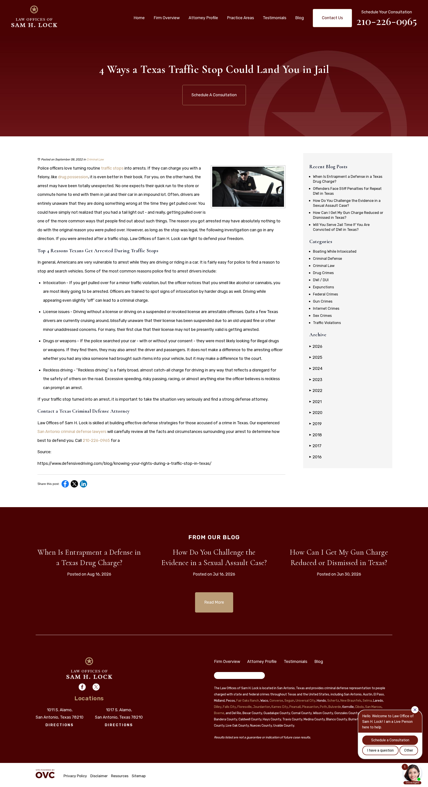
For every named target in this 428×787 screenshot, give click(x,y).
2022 (315, 390)
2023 (315, 379)
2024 (316, 368)
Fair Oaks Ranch (247, 701)
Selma (367, 701)
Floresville (244, 707)
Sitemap (139, 776)
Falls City (229, 707)
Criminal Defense (327, 258)
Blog (299, 17)
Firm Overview (167, 17)
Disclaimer (99, 776)
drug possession (73, 176)
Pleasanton (310, 707)
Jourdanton (261, 707)
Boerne (219, 713)
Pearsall (295, 707)
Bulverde (334, 707)
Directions (59, 725)
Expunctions (323, 287)
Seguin (289, 701)
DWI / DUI (321, 280)
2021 (315, 401)
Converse (276, 701)
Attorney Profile (203, 17)
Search (222, 676)
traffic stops (112, 168)
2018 (315, 434)
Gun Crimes (322, 301)
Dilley (218, 707)
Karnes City (280, 707)
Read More (214, 602)
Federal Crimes (325, 294)
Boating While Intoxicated (334, 251)
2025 (315, 357)
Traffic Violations (327, 323)
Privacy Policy (75, 776)
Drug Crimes (323, 273)
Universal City (305, 701)
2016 (315, 457)
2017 (315, 445)
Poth (323, 707)
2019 (315, 423)
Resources (119, 776)
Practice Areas (240, 17)
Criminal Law (95, 159)
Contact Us (332, 17)
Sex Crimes (322, 316)
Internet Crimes (326, 308)
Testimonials (274, 17)
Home (139, 17)
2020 (315, 412)
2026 (315, 346)
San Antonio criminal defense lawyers (71, 431)
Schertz (333, 701)
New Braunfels (350, 701)
